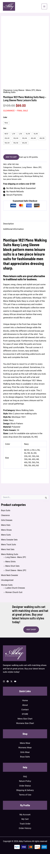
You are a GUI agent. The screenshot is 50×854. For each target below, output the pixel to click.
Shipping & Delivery (25, 790)
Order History (25, 828)
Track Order (25, 823)
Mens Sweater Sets (9, 540)
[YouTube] (15, 681)
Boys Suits (5, 510)
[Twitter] (11, 681)
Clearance (5, 515)
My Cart (25, 819)
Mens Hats (5, 525)
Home (25, 700)
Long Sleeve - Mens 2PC (15, 557)
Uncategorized (7, 580)
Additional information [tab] (13, 229)
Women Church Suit (13, 592)
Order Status (25, 785)
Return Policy (25, 781)
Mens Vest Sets (7, 549)
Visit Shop (31, 629)
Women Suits (6, 585)
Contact (25, 709)
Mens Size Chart (25, 718)
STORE (25, 714)
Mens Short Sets (12, 566)
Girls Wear (25, 752)
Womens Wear (25, 747)
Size (4, 128)
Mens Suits (6, 535)
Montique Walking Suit (34, 176)
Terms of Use (25, 794)
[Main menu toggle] (44, 6)
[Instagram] (4, 681)
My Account (25, 814)
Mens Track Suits (8, 544)
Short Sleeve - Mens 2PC (15, 570)
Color (5, 117)
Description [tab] (8, 223)
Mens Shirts (10, 561)
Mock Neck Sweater (9, 575)
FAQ (25, 776)
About (25, 705)
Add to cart (11, 157)
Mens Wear (25, 743)
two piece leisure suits (12, 179)
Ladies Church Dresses (15, 588)
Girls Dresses (6, 520)
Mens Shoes (6, 530)
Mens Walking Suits (9, 554)
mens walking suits (16, 176)
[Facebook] (8, 681)
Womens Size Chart (25, 723)
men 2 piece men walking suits (20, 173)
